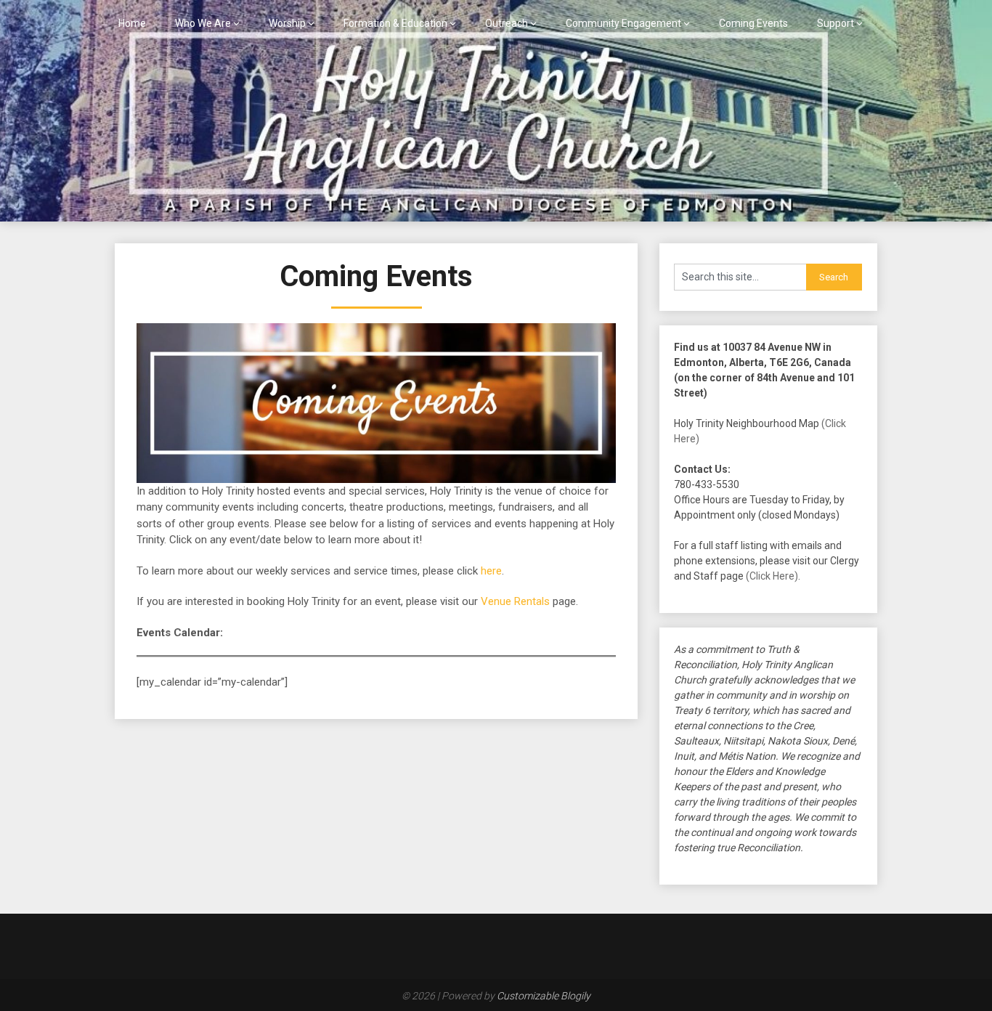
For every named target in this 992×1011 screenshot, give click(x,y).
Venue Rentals (515, 601)
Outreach (506, 23)
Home (132, 23)
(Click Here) (772, 576)
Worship (287, 23)
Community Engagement (623, 23)
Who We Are (203, 23)
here (491, 570)
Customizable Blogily (543, 996)
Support (835, 23)
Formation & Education (395, 23)
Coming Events (753, 23)
